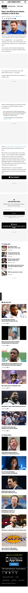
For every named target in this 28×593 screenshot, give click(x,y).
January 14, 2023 (7, 119)
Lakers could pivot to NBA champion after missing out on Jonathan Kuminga (10, 548)
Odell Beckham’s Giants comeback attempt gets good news (14, 406)
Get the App (14, 564)
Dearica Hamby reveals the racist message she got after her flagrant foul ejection (16, 266)
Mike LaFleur (20, 6)
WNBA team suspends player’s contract (15, 272)
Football (4, 6)
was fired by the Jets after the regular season (15, 146)
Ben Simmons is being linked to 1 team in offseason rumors (14, 530)
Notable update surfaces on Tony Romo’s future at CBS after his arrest (9, 491)
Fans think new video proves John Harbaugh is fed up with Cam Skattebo (10, 427)
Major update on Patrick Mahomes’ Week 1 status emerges (14, 247)
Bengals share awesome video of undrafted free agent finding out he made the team (10, 342)
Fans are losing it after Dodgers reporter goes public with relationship (9, 472)
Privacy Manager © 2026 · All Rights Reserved (10, 571)
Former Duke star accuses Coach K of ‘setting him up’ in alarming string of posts (10, 453)
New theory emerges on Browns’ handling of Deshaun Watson (14, 259)
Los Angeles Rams (11, 6)
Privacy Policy (16, 217)
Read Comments (15, 177)
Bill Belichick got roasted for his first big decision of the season (8, 511)
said (14, 72)
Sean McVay (5, 8)
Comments (19, 16)
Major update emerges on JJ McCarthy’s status (11, 385)
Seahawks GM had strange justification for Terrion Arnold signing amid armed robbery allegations (12, 364)
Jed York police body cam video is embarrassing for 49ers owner (14, 253)
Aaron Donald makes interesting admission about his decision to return (10, 320)
